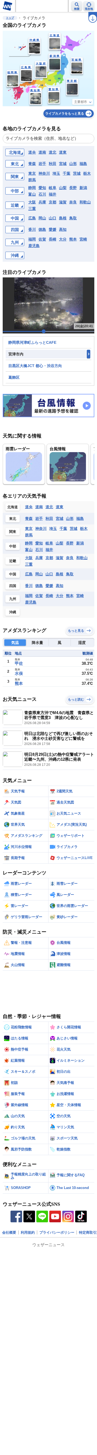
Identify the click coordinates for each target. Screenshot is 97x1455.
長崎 (52, 239)
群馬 (32, 180)
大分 (63, 239)
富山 (32, 194)
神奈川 (44, 173)
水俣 (19, 673)
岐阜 (52, 188)
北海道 (15, 152)
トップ (10, 17)
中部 (15, 191)
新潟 (83, 188)
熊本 (73, 239)
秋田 (52, 164)
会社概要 (9, 1232)
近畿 (15, 205)
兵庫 (42, 202)
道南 (42, 152)
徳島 (42, 229)
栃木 (87, 173)
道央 (32, 152)
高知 (63, 229)
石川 (42, 194)
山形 (73, 164)
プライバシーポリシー (56, 1232)
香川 (32, 229)
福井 (52, 194)
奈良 (73, 202)
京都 (52, 202)
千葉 (66, 173)
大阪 (32, 202)
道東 (63, 152)
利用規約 (28, 1232)
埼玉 (56, 173)
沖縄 (15, 255)
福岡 (32, 239)
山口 (52, 218)
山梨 (63, 188)
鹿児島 (34, 246)
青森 (32, 164)
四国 (15, 229)
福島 (83, 164)
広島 (32, 218)
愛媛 (52, 229)
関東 (15, 176)
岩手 (42, 164)
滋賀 (63, 202)
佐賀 (42, 239)
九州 (15, 242)
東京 (32, 173)
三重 (32, 208)
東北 (15, 163)
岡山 (42, 218)
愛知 (42, 188)
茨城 (77, 173)
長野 (73, 188)
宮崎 (83, 239)
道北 (52, 152)
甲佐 (19, 663)
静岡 (32, 188)
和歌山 (85, 202)
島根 (63, 218)
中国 (15, 218)
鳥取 (73, 218)
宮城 (63, 164)
